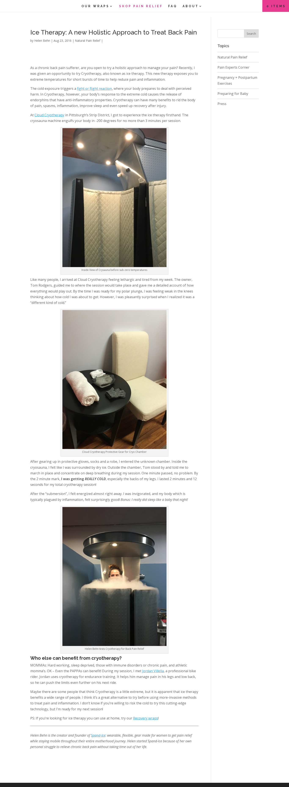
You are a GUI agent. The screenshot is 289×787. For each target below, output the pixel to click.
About (191, 6)
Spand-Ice (98, 735)
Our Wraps (95, 6)
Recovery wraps (145, 718)
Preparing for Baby (232, 93)
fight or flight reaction (94, 88)
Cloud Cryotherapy (49, 115)
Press (221, 103)
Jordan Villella (153, 671)
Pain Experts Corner (233, 67)
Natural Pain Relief (87, 41)
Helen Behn (42, 41)
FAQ (172, 6)
